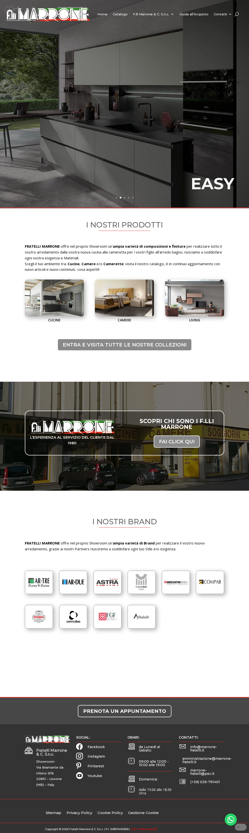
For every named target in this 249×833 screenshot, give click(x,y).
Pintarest (96, 766)
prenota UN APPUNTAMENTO (124, 711)
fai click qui (177, 441)
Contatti (220, 14)
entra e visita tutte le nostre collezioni (125, 345)
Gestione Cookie (143, 813)
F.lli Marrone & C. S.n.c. (151, 14)
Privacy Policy (79, 813)
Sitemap (53, 813)
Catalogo (120, 14)
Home (102, 14)
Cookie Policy (110, 813)
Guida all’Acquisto (193, 14)
